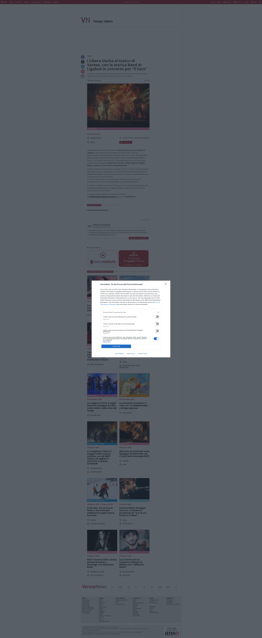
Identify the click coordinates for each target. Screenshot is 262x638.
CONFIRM (116, 346)
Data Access (131, 353)
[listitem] (131, 312)
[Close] (166, 284)
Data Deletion (119, 353)
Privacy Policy (142, 353)
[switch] (156, 316)
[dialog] (131, 319)
